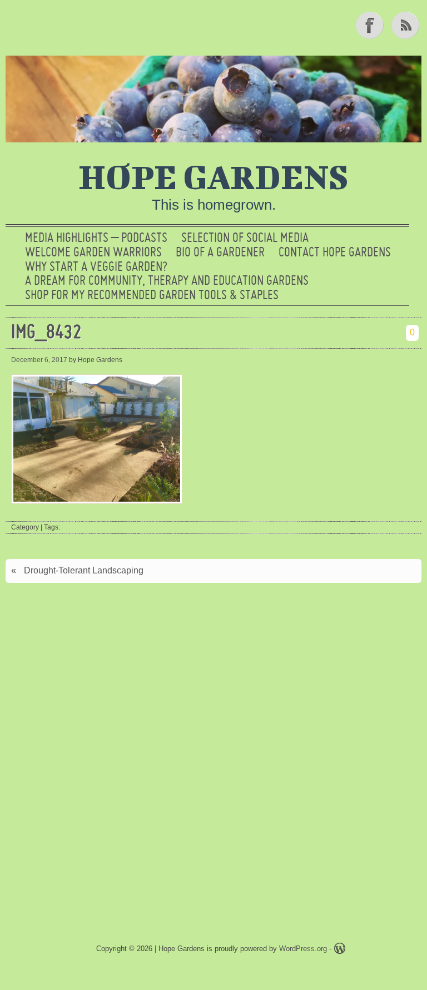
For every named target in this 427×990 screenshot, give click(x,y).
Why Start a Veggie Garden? (96, 267)
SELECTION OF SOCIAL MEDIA (245, 238)
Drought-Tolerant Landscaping (83, 570)
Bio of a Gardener (220, 253)
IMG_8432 (46, 333)
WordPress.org (303, 948)
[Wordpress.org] (339, 950)
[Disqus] (213, 744)
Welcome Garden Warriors (93, 253)
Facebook (371, 25)
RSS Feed (406, 25)
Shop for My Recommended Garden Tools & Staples (152, 296)
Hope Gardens (213, 176)
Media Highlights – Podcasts (96, 238)
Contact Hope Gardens (335, 253)
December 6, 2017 (39, 360)
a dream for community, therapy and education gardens (167, 281)
